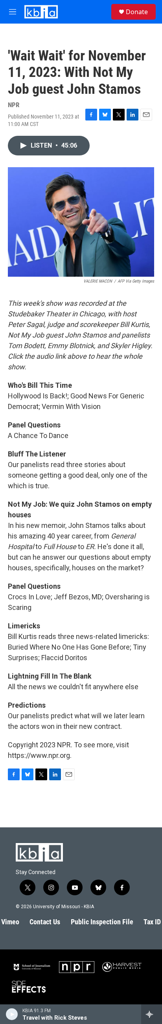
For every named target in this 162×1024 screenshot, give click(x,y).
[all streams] (151, 1014)
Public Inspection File (102, 922)
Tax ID (152, 922)
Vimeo (10, 922)
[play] (12, 1014)
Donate (137, 11)
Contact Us (44, 922)
